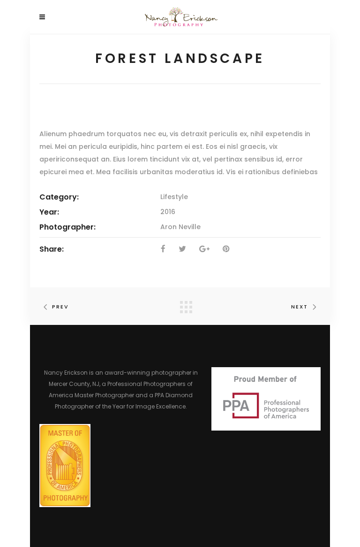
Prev (60, 306)
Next (299, 306)
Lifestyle (174, 196)
